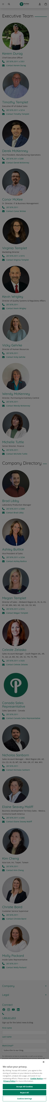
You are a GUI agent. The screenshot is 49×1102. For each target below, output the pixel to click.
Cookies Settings (24, 1098)
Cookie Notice (36, 1078)
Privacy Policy (9, 1081)
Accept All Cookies (24, 1086)
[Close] (43, 1062)
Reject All (24, 1092)
